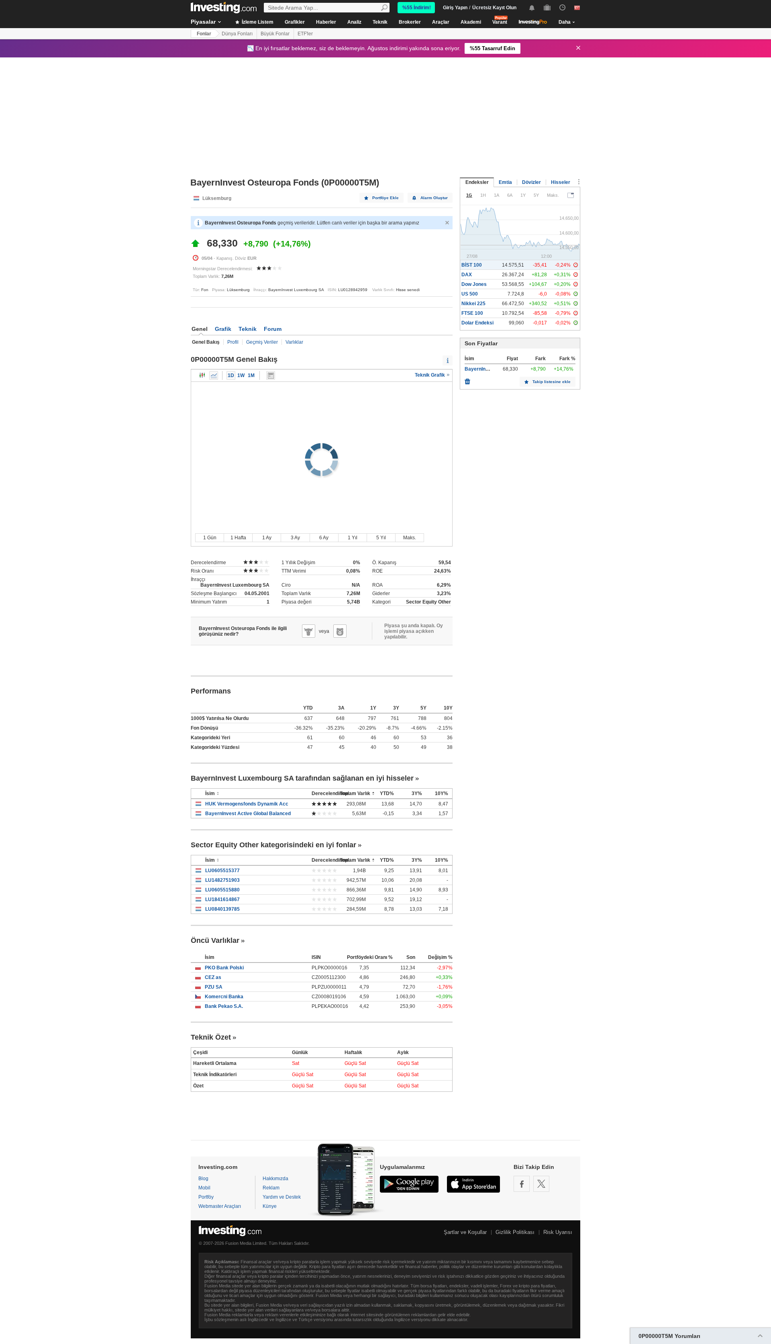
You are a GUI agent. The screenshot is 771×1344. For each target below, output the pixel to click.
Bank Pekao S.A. (224, 1006)
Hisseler (560, 182)
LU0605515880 (222, 890)
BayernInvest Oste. (487, 369)
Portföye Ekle (385, 198)
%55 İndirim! (416, 7)
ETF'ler (305, 34)
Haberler (326, 22)
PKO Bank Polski (224, 968)
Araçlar (440, 22)
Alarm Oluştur (434, 198)
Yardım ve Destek (282, 1197)
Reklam (271, 1188)
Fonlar (204, 34)
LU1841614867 (222, 899)
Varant (499, 22)
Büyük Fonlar (275, 34)
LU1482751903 (222, 880)
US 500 (469, 294)
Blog (203, 1178)
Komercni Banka (224, 996)
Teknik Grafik (430, 375)
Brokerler (410, 22)
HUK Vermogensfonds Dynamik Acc (246, 804)
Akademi (471, 22)
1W (241, 375)
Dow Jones (474, 284)
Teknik (380, 22)
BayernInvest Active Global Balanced (248, 813)
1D (231, 375)
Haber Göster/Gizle (270, 375)
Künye (270, 1206)
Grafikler (295, 22)
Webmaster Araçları (219, 1206)
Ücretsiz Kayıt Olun (494, 7)
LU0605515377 (222, 870)
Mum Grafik (202, 375)
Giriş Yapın (455, 7)
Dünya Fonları (237, 34)
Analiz (354, 22)
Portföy (206, 1197)
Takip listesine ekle (551, 381)
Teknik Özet (211, 1037)
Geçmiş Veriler (262, 342)
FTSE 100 (472, 313)
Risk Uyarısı (557, 1232)
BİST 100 (471, 265)
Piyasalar (203, 21)
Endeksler (477, 182)
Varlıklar (294, 342)
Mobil (204, 1188)
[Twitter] (541, 1184)
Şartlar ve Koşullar (465, 1232)
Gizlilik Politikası (515, 1232)
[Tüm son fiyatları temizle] (467, 379)
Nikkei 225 (473, 303)
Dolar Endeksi (477, 323)
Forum (272, 329)
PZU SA (213, 987)
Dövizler (531, 182)
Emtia (505, 182)
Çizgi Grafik (213, 375)
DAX (466, 274)
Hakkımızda (275, 1178)
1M (251, 375)
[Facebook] (522, 1184)
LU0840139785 (222, 909)
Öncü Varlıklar (215, 940)
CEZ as (213, 977)
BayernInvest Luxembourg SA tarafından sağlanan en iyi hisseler (302, 778)
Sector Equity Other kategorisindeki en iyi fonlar (273, 845)
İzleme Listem (257, 22)
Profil (233, 342)
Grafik (223, 329)
